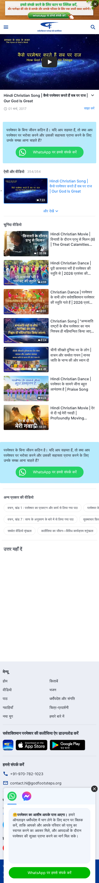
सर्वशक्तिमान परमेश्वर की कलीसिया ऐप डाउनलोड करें (41, 733)
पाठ (5, 698)
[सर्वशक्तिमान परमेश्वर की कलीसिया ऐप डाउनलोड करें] (8, 744)
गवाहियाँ (8, 707)
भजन (53, 689)
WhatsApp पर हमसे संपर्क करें (49, 872)
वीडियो (7, 689)
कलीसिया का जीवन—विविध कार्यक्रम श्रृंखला (67, 531)
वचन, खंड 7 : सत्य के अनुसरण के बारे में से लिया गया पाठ (40, 519)
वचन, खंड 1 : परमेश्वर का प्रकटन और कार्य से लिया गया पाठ (43, 508)
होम (5, 681)
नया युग (8, 716)
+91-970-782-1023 (26, 774)
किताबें (54, 681)
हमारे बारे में (57, 716)
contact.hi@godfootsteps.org (35, 783)
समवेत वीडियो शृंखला (20, 531)
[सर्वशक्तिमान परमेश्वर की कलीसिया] (49, 27)
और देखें (48, 211)
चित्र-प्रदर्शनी (59, 707)
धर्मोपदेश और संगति (62, 698)
